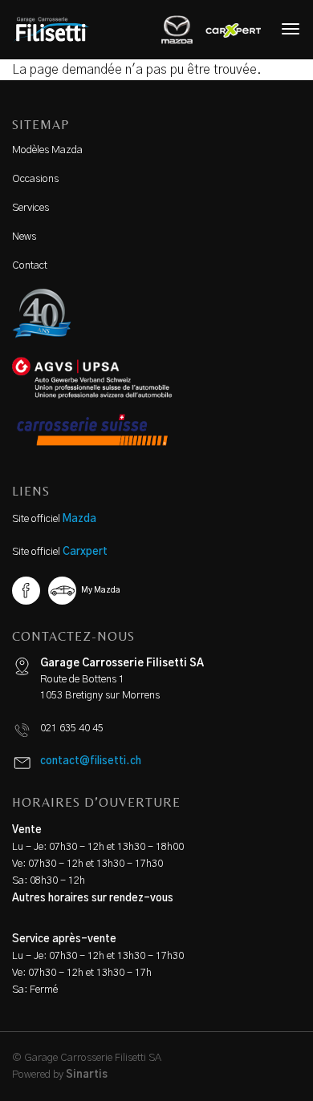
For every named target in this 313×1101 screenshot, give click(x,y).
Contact (29, 266)
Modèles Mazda (47, 150)
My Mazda (100, 590)
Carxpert (85, 552)
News (24, 237)
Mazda (79, 519)
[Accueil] (57, 30)
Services (30, 208)
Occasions (35, 179)
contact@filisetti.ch (90, 761)
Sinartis (87, 1075)
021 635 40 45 (72, 728)
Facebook (26, 591)
